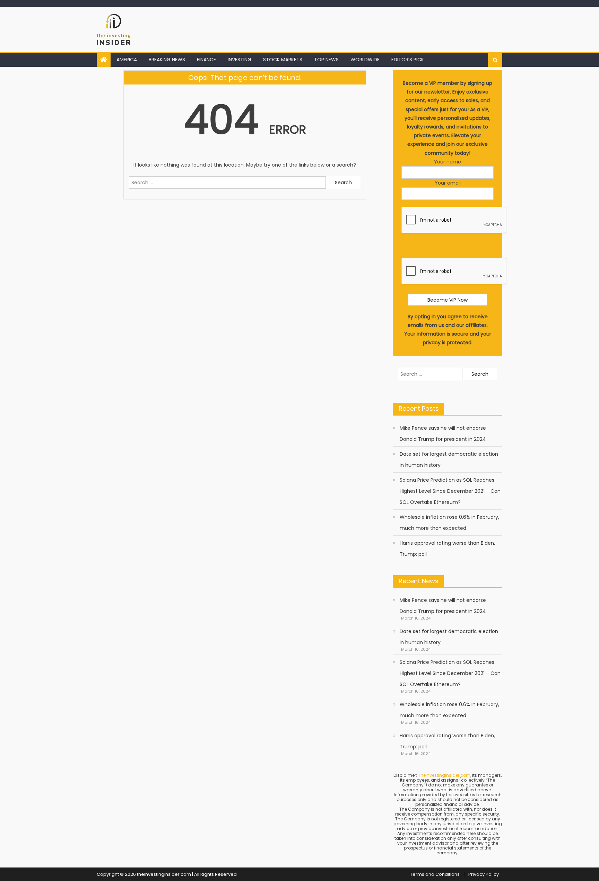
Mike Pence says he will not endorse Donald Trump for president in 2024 (443, 434)
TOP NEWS (326, 59)
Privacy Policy (483, 874)
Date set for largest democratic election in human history (449, 460)
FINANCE (206, 59)
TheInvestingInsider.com (444, 775)
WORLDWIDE (365, 59)
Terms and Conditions (435, 874)
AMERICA (126, 59)
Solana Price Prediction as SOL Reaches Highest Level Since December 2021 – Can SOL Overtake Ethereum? (450, 491)
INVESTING (239, 59)
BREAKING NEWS (167, 59)
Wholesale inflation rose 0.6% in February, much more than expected (449, 523)
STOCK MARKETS (282, 59)
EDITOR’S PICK (407, 59)
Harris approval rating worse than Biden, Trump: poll (447, 549)
